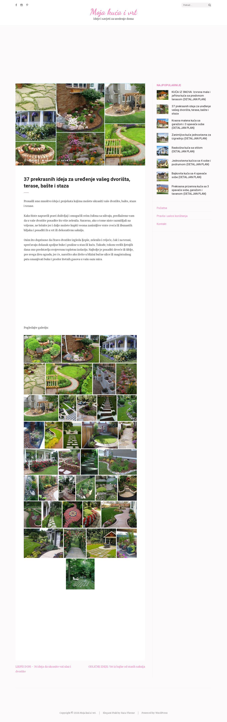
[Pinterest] (27, 5)
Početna (162, 208)
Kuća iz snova (68, 160)
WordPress (162, 713)
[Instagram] (21, 5)
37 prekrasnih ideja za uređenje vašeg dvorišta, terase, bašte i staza (191, 110)
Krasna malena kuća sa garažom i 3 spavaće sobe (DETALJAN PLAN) (188, 124)
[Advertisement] (113, 55)
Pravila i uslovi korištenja (172, 216)
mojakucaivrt (51, 160)
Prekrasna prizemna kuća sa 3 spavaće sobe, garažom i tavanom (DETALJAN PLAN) (190, 190)
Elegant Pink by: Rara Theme (119, 713)
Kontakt (161, 224)
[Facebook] (16, 5)
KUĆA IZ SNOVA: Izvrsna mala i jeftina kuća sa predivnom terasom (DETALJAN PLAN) (191, 95)
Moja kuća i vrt (113, 11)
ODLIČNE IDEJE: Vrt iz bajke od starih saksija (116, 666)
